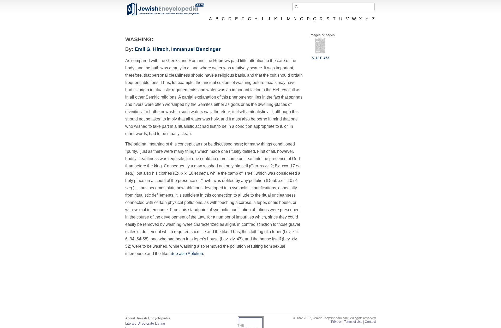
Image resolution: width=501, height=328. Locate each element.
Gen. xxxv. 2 (261, 166)
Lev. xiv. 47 (231, 239)
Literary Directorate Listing (145, 323)
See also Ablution (186, 253)
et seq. (200, 173)
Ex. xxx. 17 (285, 166)
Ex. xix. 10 (184, 173)
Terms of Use (353, 322)
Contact (370, 322)
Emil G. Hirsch (152, 49)
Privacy (336, 322)
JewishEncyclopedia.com (165, 9)
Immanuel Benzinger (195, 49)
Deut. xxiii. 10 (280, 180)
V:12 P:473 (320, 58)
